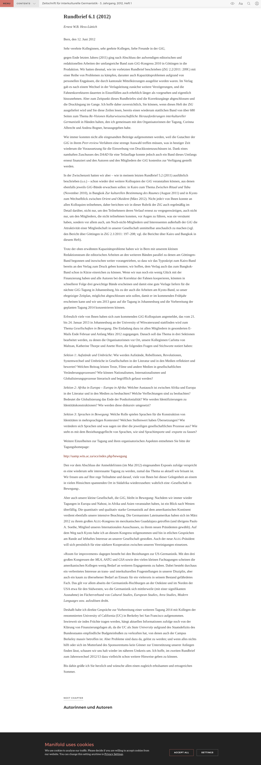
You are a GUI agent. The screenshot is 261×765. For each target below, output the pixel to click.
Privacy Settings (114, 754)
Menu (7, 3)
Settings (207, 752)
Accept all (181, 752)
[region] (130, 344)
